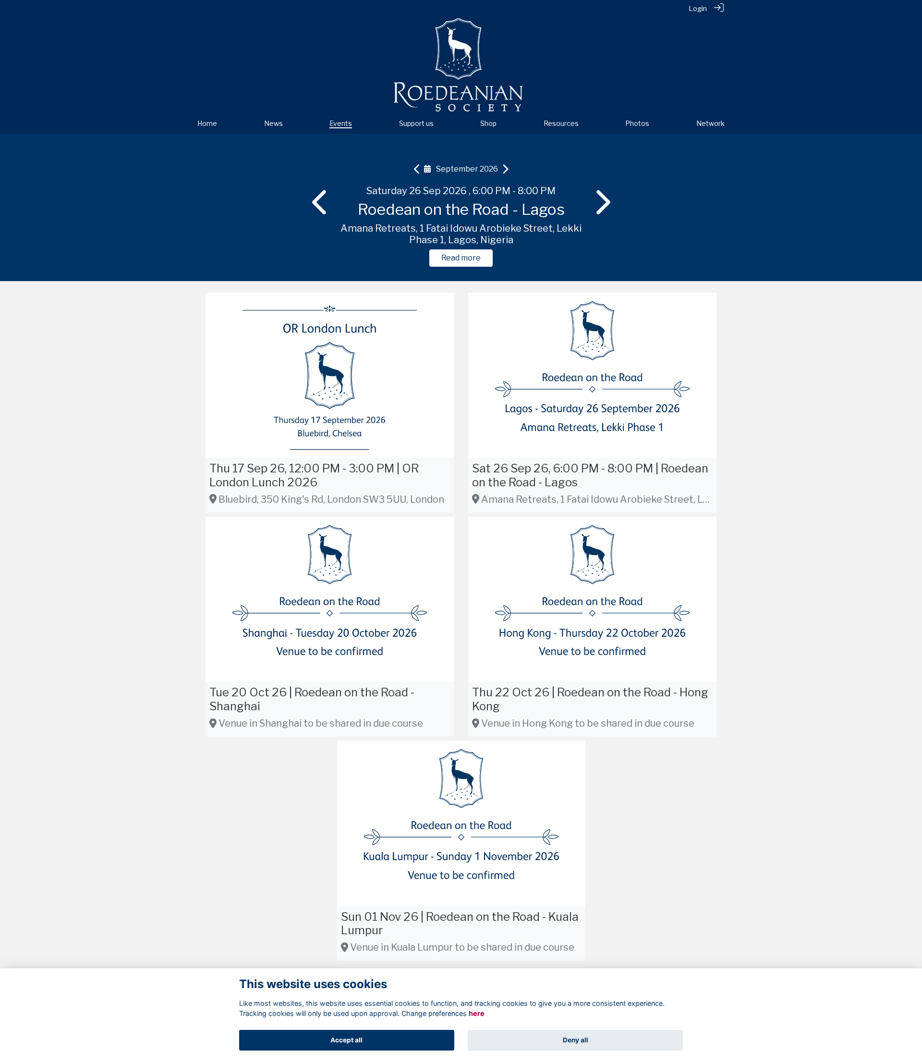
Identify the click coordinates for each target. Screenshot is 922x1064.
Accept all (346, 1040)
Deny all (575, 1040)
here (477, 1013)
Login (698, 8)
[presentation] (320, 202)
